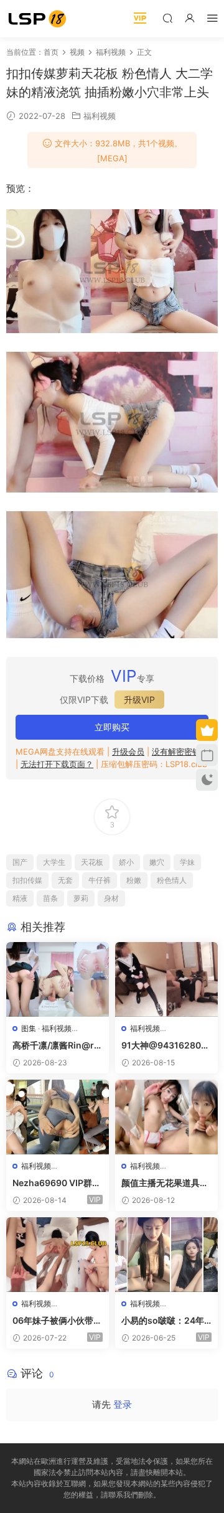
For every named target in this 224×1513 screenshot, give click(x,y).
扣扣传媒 (27, 880)
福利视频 (99, 116)
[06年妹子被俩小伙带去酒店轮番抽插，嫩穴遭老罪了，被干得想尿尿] (57, 1254)
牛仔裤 (99, 880)
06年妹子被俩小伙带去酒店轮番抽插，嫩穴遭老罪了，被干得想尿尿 (57, 1321)
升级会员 (128, 751)
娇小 (126, 862)
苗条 (50, 898)
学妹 (187, 862)
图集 (28, 1028)
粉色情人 (172, 880)
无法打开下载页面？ (57, 764)
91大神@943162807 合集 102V (163, 1046)
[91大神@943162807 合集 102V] (166, 979)
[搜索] (167, 18)
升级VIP (139, 699)
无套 (65, 880)
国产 (19, 862)
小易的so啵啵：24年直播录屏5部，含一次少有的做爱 (163, 1321)
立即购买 (112, 727)
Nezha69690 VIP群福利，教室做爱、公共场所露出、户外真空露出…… (56, 1183)
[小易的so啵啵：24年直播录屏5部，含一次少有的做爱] (166, 1254)
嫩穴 (156, 862)
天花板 (92, 862)
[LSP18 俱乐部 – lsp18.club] (37, 18)
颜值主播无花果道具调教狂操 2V (164, 1183)
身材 (111, 898)
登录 (122, 1404)
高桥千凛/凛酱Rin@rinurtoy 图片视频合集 (57, 1046)
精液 (19, 898)
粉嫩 (133, 880)
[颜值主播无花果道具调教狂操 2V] (166, 1117)
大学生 (54, 862)
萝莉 (80, 898)
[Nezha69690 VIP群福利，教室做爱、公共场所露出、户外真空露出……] (57, 1117)
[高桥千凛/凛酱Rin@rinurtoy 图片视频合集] (57, 979)
